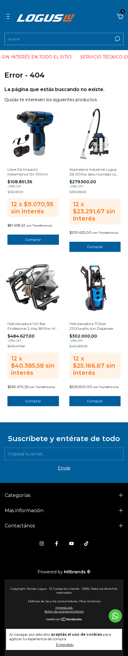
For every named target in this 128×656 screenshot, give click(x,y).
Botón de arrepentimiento (64, 611)
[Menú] (9, 16)
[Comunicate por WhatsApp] (115, 616)
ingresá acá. (64, 607)
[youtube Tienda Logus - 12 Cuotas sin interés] (71, 543)
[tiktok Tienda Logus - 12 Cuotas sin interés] (86, 543)
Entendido (65, 644)
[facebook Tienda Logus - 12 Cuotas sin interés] (56, 543)
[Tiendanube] (64, 620)
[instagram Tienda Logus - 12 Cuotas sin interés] (41, 543)
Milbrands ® (77, 572)
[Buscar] (117, 38)
